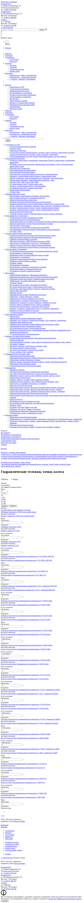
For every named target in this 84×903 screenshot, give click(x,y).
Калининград (6, 4)
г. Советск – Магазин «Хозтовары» (23, 79)
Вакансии (13, 61)
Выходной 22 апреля (8, 443)
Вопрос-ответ (15, 71)
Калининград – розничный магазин (23, 77)
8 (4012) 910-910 (10, 10)
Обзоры (8, 854)
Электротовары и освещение (20, 97)
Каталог (8, 48)
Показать (5, 506)
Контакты (9, 73)
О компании (9, 57)
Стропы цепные (59, 464)
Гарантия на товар (12, 844)
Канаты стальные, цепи (44, 464)
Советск (4, 20)
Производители (11, 846)
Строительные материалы (19, 89)
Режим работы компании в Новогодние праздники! (20, 439)
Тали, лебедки (15, 466)
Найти (8, 141)
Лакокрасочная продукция (19, 91)
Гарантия (13, 67)
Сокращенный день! (8, 441)
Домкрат (32, 464)
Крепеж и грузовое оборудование (22, 103)
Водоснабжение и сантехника (21, 93)
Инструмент (14, 99)
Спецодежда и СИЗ (17, 87)
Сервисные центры (17, 69)
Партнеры (9, 55)
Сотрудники (14, 59)
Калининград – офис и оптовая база (23, 75)
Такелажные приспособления (12, 464)
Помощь (8, 63)
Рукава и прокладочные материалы (23, 95)
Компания (4, 825)
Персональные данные (13, 850)
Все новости (5, 433)
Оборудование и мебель (18, 101)
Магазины (9, 839)
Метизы (26, 464)
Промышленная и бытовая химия (22, 105)
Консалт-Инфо (19, 821)
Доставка (13, 65)
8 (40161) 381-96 (10, 25)
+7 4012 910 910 (7, 27)
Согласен (5, 901)
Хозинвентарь (15, 107)
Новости (8, 54)
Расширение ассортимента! (11, 435)
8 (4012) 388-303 (10, 18)
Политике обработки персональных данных (65, 899)
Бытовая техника (16, 109)
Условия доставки (12, 842)
